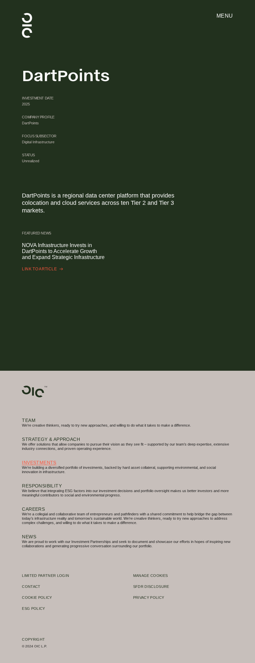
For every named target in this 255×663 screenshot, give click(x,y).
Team (29, 420)
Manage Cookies (150, 576)
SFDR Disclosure (151, 587)
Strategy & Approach (51, 439)
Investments (39, 462)
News (29, 536)
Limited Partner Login (45, 576)
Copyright (33, 639)
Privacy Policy (148, 597)
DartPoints (30, 123)
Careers (33, 509)
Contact (31, 587)
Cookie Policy (37, 597)
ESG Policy (33, 608)
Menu (224, 16)
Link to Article (39, 269)
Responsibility (42, 485)
